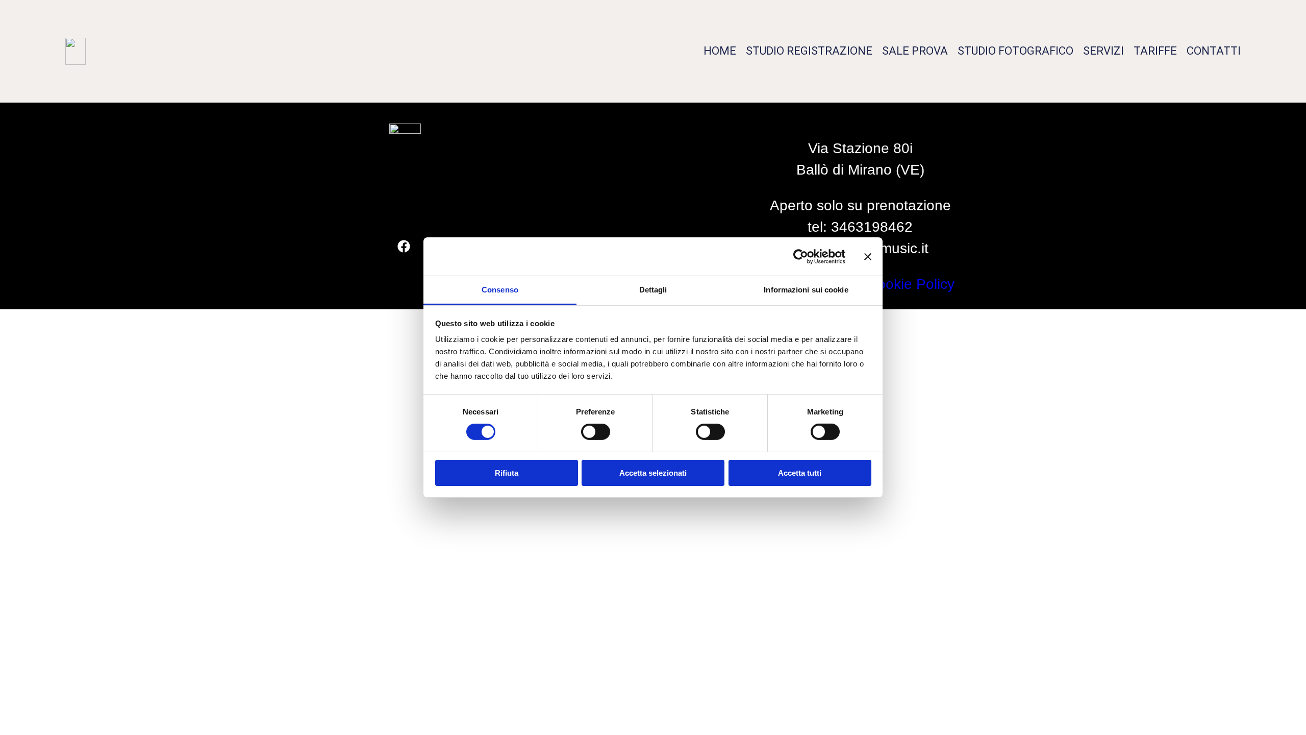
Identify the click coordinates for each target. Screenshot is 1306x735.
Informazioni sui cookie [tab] (806, 289)
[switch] (595, 432)
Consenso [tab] (500, 289)
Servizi (1103, 50)
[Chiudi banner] (867, 256)
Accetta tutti (799, 473)
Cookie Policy (911, 284)
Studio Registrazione (809, 50)
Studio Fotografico (1015, 50)
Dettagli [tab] (653, 289)
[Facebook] (403, 246)
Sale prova (915, 50)
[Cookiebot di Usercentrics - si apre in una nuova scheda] (800, 256)
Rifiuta (506, 473)
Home (720, 50)
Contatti (1214, 50)
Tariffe (1155, 50)
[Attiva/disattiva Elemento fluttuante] (1269, 708)
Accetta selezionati (653, 473)
